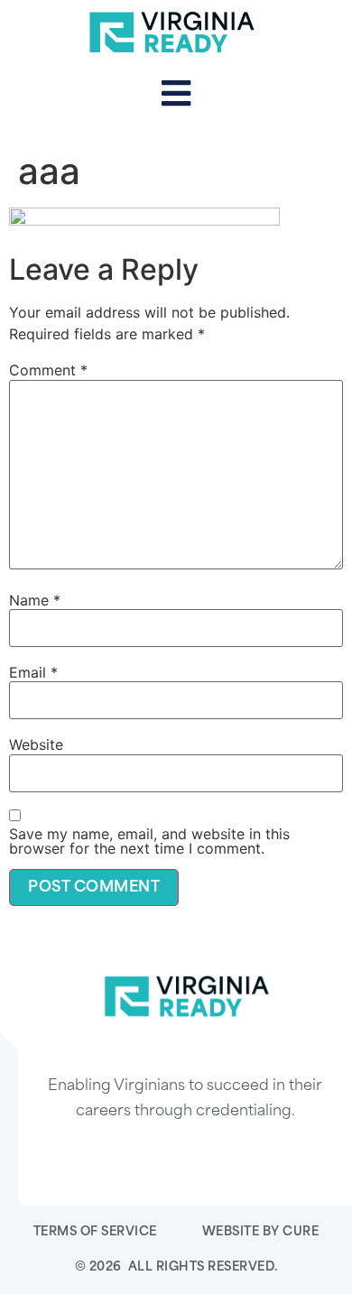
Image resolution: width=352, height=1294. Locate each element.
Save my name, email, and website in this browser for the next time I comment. (149, 841)
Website (36, 744)
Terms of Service (95, 1232)
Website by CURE (261, 1232)
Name (34, 600)
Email (33, 672)
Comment (48, 370)
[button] (176, 94)
